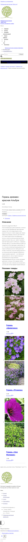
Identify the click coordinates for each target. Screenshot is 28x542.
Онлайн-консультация (7, 33)
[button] (2, 26)
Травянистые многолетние (19, 215)
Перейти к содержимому (7, 1)
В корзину (5, 213)
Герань (10, 215)
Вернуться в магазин (13, 530)
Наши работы (5, 36)
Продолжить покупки (8, 533)
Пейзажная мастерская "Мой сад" (9, 4)
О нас (4, 42)
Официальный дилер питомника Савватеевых (14, 47)
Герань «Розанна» (14, 390)
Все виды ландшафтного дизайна (7, 23)
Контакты (6, 44)
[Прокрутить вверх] (2, 536)
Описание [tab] (7, 218)
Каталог (6, 39)
